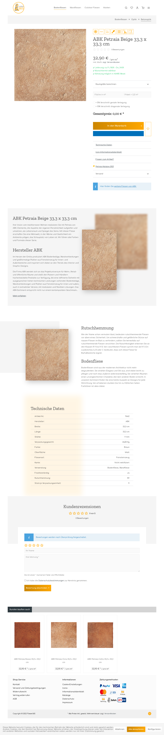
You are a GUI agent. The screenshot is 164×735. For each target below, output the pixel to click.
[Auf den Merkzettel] (148, 129)
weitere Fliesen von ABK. (125, 186)
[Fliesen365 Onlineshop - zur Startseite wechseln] (18, 8)
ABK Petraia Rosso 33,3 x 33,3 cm (27, 660)
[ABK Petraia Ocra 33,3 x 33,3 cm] (64, 635)
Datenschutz (68, 699)
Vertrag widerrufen (21, 695)
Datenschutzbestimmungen (51, 581)
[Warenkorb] (143, 7)
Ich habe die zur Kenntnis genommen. (57, 581)
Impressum (67, 702)
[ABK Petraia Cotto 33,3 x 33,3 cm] (100, 635)
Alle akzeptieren (136, 729)
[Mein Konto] (137, 7)
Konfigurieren (154, 729)
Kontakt (16, 684)
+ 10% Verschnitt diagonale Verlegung (113, 106)
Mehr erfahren (19, 296)
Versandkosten (110, 714)
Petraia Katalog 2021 (105, 167)
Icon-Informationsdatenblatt (109, 152)
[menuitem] (60, 7)
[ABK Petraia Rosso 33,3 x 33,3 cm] (27, 635)
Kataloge (66, 695)
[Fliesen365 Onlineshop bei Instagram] (149, 714)
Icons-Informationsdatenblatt (73, 690)
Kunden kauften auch (20, 609)
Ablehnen (119, 729)
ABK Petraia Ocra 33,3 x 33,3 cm (63, 660)
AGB (15, 699)
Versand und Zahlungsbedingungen (29, 688)
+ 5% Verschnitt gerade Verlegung (111, 103)
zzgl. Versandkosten (111, 62)
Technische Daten (104, 145)
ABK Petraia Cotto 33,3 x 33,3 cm (100, 660)
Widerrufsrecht (20, 692)
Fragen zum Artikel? (105, 159)
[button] (26, 545)
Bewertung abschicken (37, 588)
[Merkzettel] (131, 7)
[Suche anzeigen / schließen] (126, 7)
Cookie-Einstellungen (72, 684)
